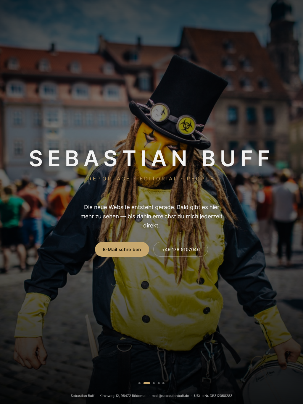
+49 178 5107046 (181, 249)
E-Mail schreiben (122, 249)
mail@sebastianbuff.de (170, 396)
